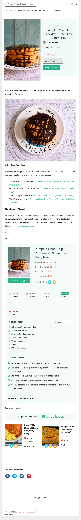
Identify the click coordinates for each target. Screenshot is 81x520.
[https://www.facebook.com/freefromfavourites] (7, 476)
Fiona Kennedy (53, 42)
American (47, 271)
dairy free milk (19, 348)
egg (13, 344)
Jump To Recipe (51, 61)
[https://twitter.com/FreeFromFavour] (14, 476)
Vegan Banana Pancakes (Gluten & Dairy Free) (53, 195)
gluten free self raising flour (23, 327)
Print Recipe (50, 68)
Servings (58, 322)
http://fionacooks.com (26, 226)
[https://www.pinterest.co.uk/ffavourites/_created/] (29, 476)
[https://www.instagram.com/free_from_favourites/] (22, 476)
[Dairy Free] (49, 282)
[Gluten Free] (54, 282)
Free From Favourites (20, 4)
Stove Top (54, 267)
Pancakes (18, 408)
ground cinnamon (19, 330)
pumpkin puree (19, 337)
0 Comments (51, 55)
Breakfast (59, 25)
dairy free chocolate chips (22, 334)
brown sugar (17, 341)
